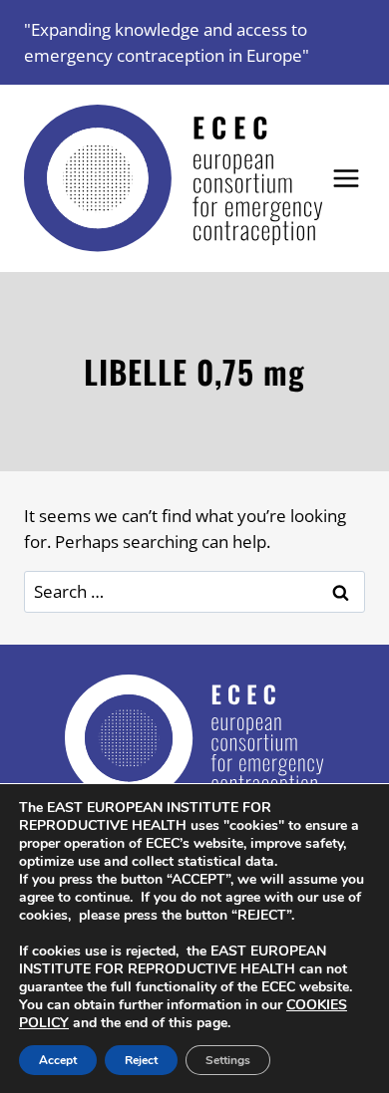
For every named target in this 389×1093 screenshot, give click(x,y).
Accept (58, 1060)
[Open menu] (346, 178)
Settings (227, 1060)
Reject (141, 1060)
